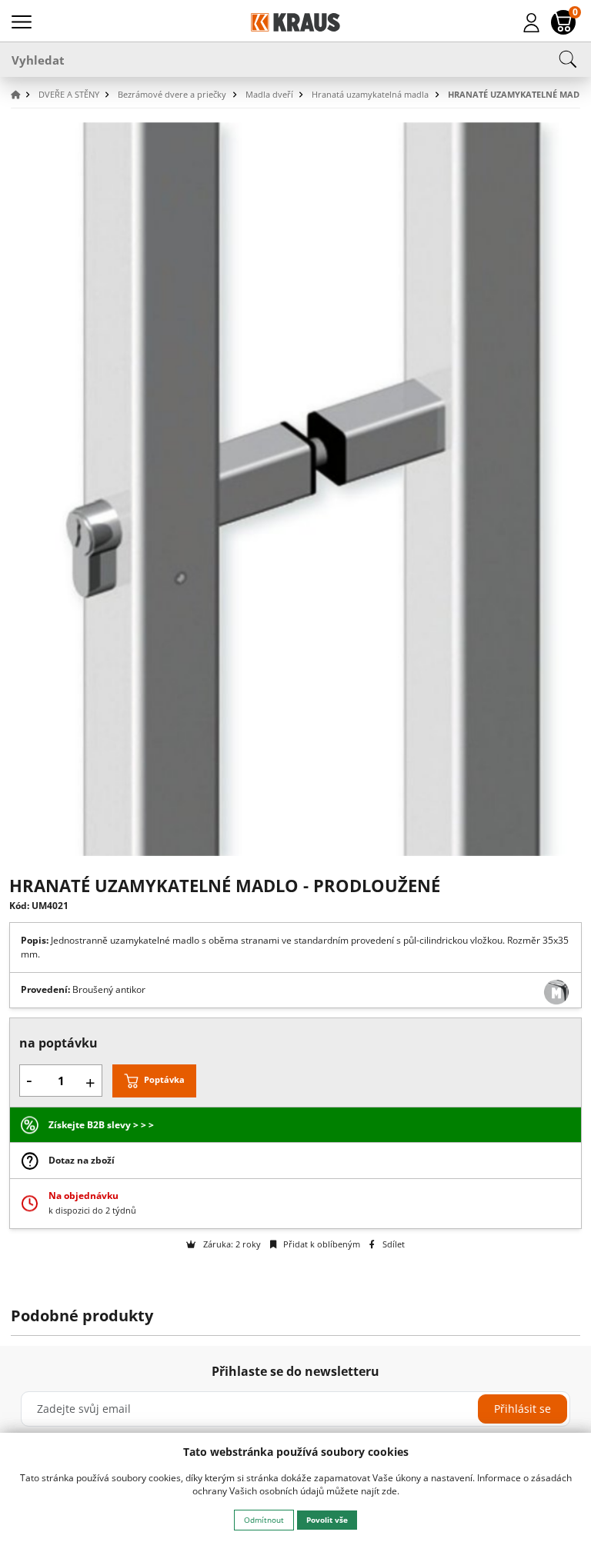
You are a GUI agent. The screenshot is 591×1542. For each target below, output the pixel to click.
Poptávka (164, 1080)
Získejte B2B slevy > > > (101, 1124)
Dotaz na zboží (81, 1160)
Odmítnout (264, 1519)
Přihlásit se (522, 1408)
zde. (390, 1491)
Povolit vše (327, 1519)
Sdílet (392, 1244)
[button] (23, 95)
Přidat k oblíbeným (320, 1244)
